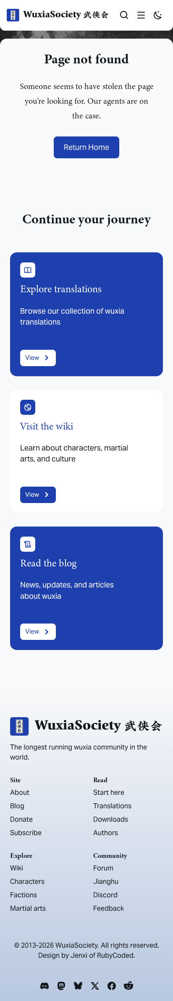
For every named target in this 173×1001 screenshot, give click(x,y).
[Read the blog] (86, 588)
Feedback (108, 908)
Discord (105, 895)
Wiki (16, 868)
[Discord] (44, 986)
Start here (108, 792)
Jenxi (79, 955)
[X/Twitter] (95, 986)
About (19, 792)
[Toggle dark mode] (157, 15)
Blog (17, 806)
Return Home (86, 147)
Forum (103, 868)
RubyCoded (115, 955)
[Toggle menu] (141, 15)
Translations (112, 806)
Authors (105, 832)
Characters (27, 881)
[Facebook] (112, 986)
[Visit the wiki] (86, 451)
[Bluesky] (78, 986)
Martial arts (28, 908)
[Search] (124, 15)
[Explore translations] (86, 314)
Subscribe (26, 832)
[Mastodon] (61, 986)
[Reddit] (128, 986)
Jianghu (105, 881)
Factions (23, 895)
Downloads (110, 819)
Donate (21, 819)
